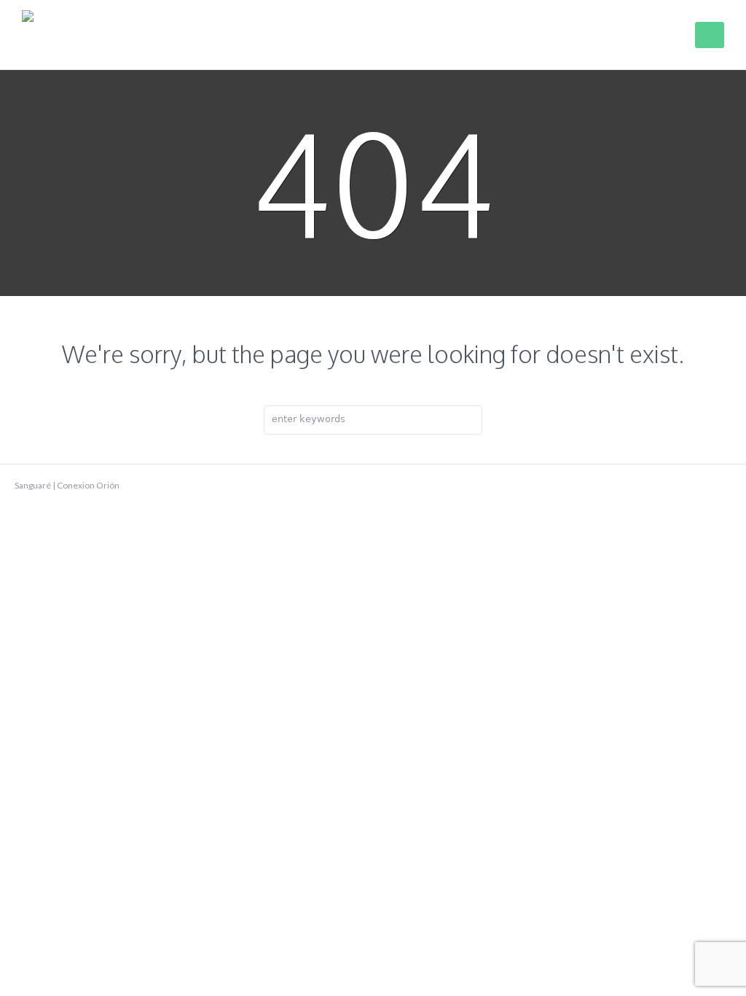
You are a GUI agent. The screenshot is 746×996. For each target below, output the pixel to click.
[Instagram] (724, 485)
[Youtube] (701, 485)
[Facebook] (677, 485)
